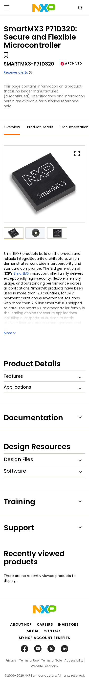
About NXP (21, 624)
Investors (68, 624)
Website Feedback (44, 666)
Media (33, 631)
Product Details (40, 127)
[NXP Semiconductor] (43, 8)
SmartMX (22, 273)
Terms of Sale (51, 660)
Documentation (75, 127)
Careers (45, 624)
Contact (53, 631)
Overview (12, 127)
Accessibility (74, 660)
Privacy (11, 660)
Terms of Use (29, 660)
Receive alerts (16, 72)
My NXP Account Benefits (44, 637)
